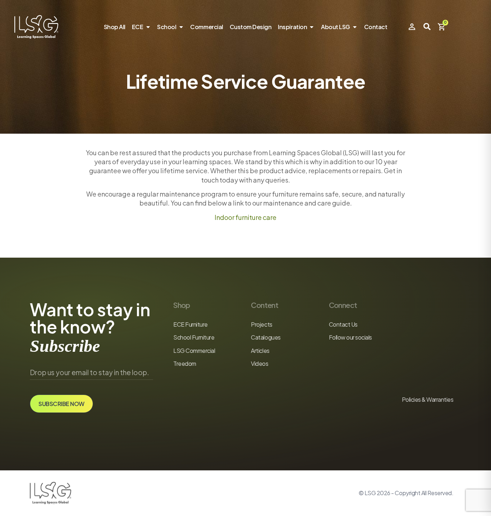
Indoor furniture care (245, 217)
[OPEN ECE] (148, 27)
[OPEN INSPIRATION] (312, 27)
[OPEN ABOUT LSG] (355, 27)
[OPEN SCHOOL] (181, 27)
